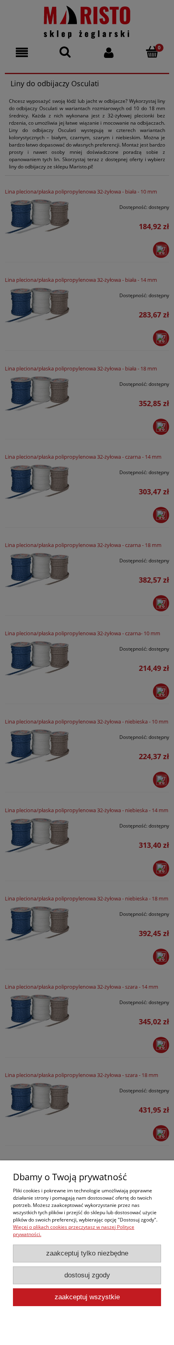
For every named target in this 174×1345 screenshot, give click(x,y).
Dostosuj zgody (87, 1275)
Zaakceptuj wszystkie (87, 1297)
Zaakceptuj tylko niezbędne (87, 1253)
